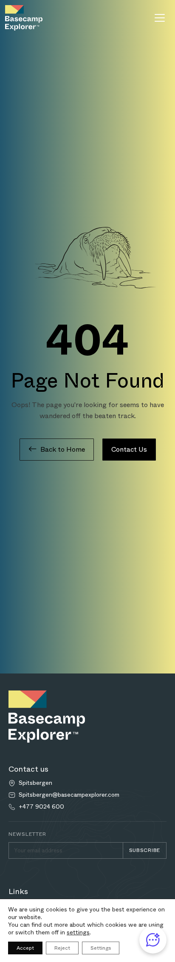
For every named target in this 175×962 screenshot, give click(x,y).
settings (78, 932)
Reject (62, 948)
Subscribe (144, 850)
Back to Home (62, 449)
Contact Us (129, 449)
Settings (100, 948)
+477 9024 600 (41, 807)
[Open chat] (153, 940)
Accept (25, 948)
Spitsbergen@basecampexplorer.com (69, 795)
